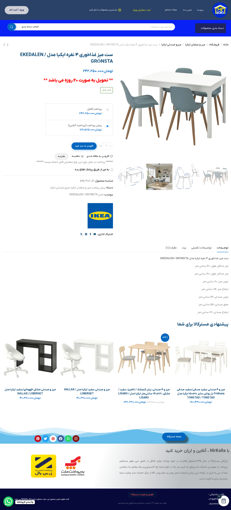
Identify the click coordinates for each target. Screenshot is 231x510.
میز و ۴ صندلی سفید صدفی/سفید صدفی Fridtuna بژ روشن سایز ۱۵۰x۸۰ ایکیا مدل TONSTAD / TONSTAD (201, 393)
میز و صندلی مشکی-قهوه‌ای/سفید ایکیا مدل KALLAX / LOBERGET (30, 391)
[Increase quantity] (101, 146)
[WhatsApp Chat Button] (8, 501)
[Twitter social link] (81, 234)
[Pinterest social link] (86, 234)
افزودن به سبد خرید (84, 146)
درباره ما (200, 10)
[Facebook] (60, 438)
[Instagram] (76, 438)
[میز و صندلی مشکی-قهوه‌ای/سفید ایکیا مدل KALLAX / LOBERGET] (30, 358)
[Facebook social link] (90, 234)
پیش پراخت (98, 187)
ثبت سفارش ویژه (142, 10)
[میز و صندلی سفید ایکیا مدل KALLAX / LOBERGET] (87, 358)
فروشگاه (214, 44)
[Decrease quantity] (111, 146)
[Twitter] (45, 438)
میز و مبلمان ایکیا (195, 44)
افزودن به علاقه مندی (98, 156)
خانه (225, 44)
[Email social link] (94, 234)
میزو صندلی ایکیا (171, 44)
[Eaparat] (53, 438)
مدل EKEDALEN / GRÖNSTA (86, 194)
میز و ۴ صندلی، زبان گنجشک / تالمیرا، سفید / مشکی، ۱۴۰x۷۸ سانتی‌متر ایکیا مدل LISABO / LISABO (144, 393)
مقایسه (76, 156)
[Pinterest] (37, 438)
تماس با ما (187, 10)
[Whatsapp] (68, 438)
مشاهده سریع (179, 353)
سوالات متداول (171, 10)
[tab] (222, 248)
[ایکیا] (100, 215)
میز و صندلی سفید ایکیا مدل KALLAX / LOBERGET (87, 391)
